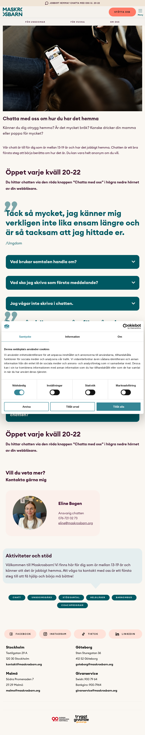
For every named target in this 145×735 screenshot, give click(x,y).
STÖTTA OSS (122, 12)
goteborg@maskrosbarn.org (94, 664)
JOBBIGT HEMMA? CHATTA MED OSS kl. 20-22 (75, 3)
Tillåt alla (118, 406)
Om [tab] (120, 336)
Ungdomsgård (42, 597)
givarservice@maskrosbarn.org (96, 690)
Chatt (17, 597)
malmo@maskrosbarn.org (23, 690)
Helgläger (97, 597)
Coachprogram (72, 605)
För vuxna (78, 22)
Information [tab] (72, 336)
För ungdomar (35, 22)
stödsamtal (71, 597)
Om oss (115, 22)
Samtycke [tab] (25, 336)
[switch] (55, 392)
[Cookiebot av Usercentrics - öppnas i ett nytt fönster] (125, 326)
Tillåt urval (72, 406)
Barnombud (124, 597)
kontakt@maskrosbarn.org (24, 664)
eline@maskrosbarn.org (75, 523)
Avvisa (26, 406)
